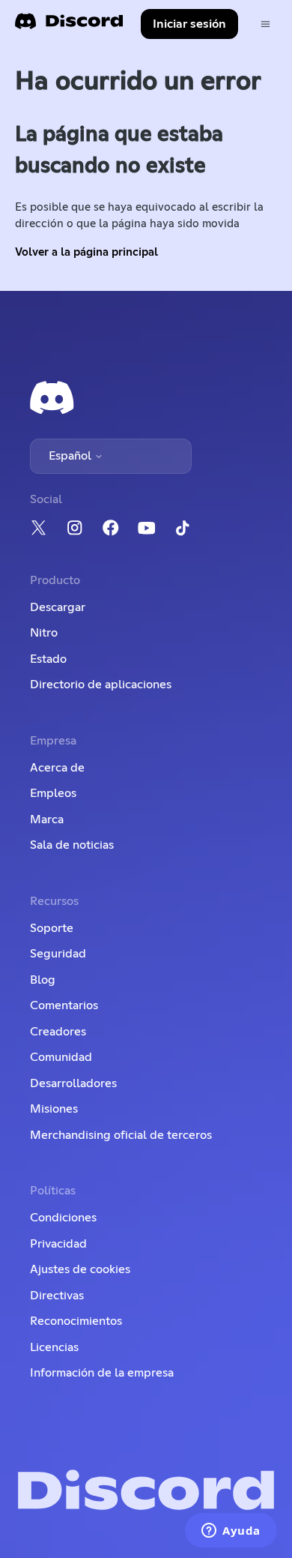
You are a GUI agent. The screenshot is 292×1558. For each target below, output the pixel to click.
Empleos (53, 793)
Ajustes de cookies (80, 1269)
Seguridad (58, 954)
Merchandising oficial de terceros (121, 1135)
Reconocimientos (76, 1321)
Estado (48, 659)
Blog (42, 980)
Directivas (57, 1296)
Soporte (51, 928)
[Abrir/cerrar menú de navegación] (265, 24)
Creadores (58, 1032)
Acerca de (57, 768)
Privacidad (58, 1244)
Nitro (44, 633)
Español (71, 456)
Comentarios (64, 1005)
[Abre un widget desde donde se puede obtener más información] (231, 1532)
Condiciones (63, 1218)
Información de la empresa (102, 1373)
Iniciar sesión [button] (189, 24)
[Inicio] (69, 25)
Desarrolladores (73, 1083)
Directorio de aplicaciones (100, 685)
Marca (47, 819)
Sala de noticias (72, 845)
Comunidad (61, 1057)
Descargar (57, 607)
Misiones (54, 1109)
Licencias (54, 1347)
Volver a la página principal (86, 252)
